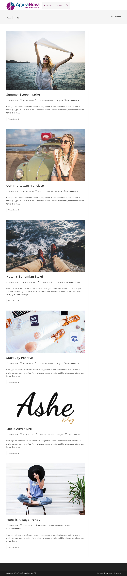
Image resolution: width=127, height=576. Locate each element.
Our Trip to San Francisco (25, 185)
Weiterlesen (14, 119)
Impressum (109, 573)
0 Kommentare (72, 100)
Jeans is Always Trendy (23, 520)
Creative (41, 100)
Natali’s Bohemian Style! (24, 276)
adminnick (13, 100)
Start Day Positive (19, 358)
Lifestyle (58, 100)
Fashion (118, 16)
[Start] (111, 16)
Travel (67, 525)
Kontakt (118, 573)
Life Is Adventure (19, 429)
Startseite (100, 573)
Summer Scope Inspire (23, 94)
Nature (58, 191)
